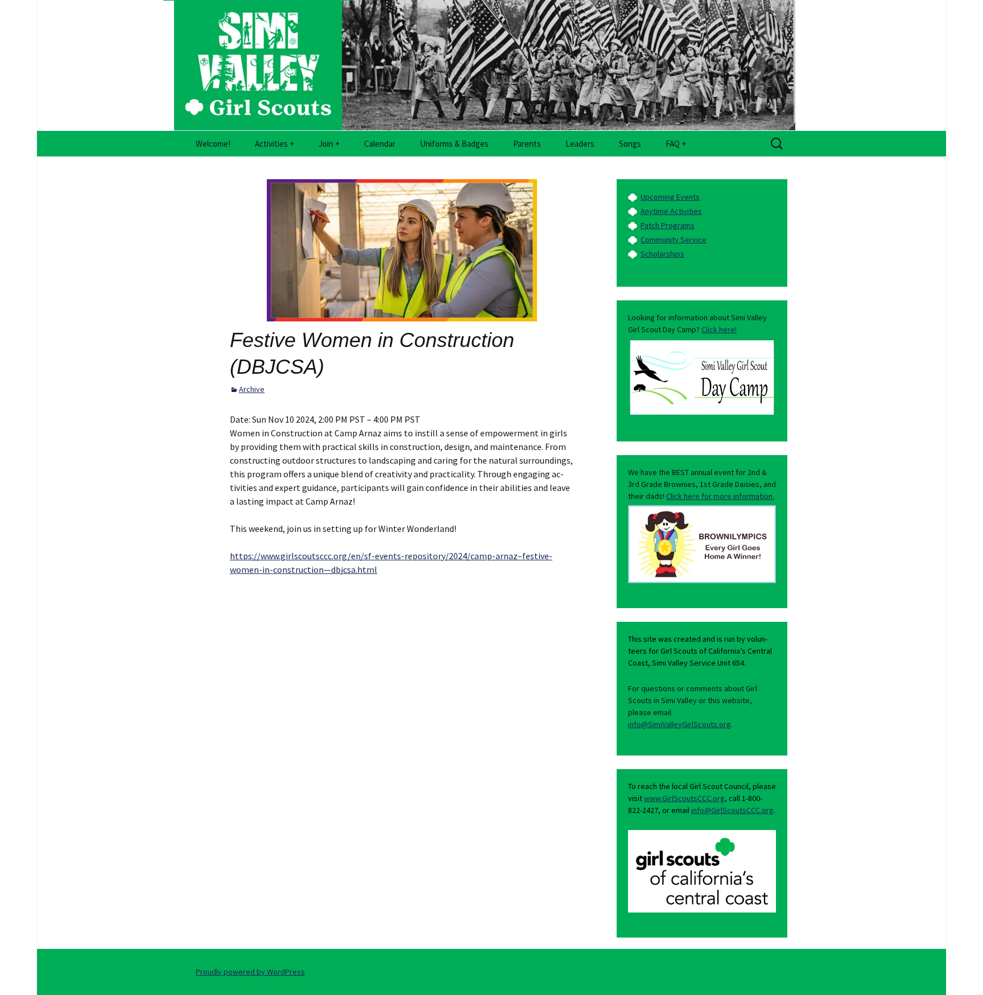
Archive (252, 389)
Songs (630, 143)
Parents (527, 143)
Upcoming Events (670, 197)
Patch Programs (668, 225)
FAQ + (676, 143)
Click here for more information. (720, 496)
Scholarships (662, 254)
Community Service (674, 239)
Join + (329, 143)
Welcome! (213, 143)
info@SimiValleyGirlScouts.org (679, 724)
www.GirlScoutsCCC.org (684, 798)
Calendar (379, 143)
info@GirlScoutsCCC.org (732, 810)
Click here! (719, 329)
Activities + (274, 143)
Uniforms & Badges (454, 143)
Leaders (579, 143)
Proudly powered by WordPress (250, 972)
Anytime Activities (671, 211)
